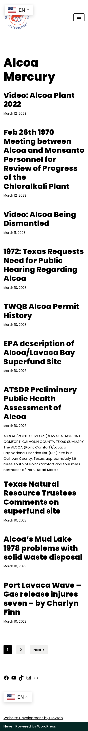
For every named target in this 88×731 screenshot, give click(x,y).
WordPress (46, 726)
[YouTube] (14, 679)
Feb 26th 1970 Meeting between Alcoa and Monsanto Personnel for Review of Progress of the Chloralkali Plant (44, 159)
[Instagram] (28, 679)
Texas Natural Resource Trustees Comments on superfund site (40, 497)
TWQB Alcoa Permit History (41, 310)
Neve (8, 726)
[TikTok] (21, 679)
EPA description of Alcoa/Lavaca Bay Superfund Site (39, 352)
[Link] (36, 679)
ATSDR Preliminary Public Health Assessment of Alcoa (40, 403)
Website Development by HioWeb (33, 717)
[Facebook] (6, 679)
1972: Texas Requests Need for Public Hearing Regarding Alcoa (44, 264)
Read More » (47, 469)
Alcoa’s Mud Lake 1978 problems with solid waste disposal (43, 548)
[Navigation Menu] (78, 17)
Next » (39, 649)
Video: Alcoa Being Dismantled (40, 218)
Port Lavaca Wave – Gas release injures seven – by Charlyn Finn (42, 598)
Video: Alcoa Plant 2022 (39, 99)
